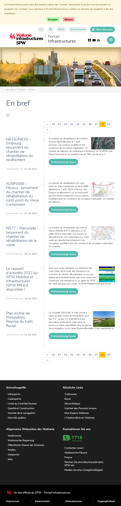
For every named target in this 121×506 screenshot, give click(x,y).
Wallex (12, 449)
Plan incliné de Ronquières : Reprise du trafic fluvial (19, 319)
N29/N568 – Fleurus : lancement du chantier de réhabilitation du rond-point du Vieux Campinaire (22, 194)
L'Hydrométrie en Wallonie (79, 417)
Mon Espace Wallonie (76, 413)
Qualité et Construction (21, 408)
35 (84, 124)
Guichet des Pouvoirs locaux (80, 408)
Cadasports (14, 398)
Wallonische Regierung (21, 440)
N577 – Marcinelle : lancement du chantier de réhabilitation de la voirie (22, 236)
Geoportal (13, 454)
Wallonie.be (78, 29)
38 (102, 124)
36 (90, 124)
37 (96, 124)
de (60, 29)
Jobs (10, 459)
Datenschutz (42, 501)
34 (77, 124)
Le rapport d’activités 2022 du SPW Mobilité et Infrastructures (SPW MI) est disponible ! (22, 279)
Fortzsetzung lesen (63, 162)
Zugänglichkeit (106, 501)
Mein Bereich (104, 29)
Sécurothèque (72, 403)
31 (59, 124)
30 (53, 124)
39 (108, 124)
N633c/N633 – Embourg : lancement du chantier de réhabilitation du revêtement (19, 149)
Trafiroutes (70, 394)
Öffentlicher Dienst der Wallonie (26, 445)
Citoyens (22, 89)
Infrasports (14, 394)
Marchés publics (17, 417)
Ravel (67, 398)
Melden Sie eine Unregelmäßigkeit (83, 470)
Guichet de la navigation (21, 413)
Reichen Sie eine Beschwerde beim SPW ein (84, 464)
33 (71, 124)
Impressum (12, 501)
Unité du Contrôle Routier (22, 403)
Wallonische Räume (75, 452)
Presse (68, 457)
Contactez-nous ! (74, 448)
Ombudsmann (73, 501)
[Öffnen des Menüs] (111, 40)
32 (65, 124)
